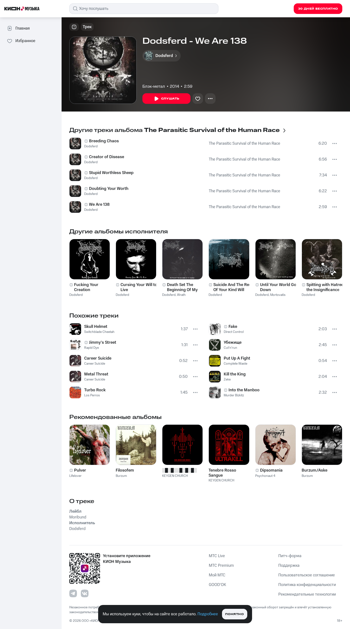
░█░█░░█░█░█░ (179, 470)
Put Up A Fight (237, 358)
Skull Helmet (95, 327)
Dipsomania (271, 470)
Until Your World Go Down (278, 287)
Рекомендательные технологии (307, 594)
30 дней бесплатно (318, 9)
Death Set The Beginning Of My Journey (182, 287)
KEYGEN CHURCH (175, 475)
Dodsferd (91, 146)
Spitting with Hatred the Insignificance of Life (325, 287)
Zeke (227, 379)
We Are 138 (99, 204)
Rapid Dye (91, 347)
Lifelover (75, 475)
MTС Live (217, 556)
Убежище (233, 342)
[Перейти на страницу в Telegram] (73, 593)
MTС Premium (221, 565)
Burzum (121, 475)
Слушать (170, 99)
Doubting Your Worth (108, 189)
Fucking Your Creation (86, 287)
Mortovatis (278, 295)
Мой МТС (217, 575)
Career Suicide (97, 358)
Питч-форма (289, 556)
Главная (22, 28)
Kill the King (235, 374)
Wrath (181, 295)
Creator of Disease (106, 157)
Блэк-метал (153, 86)
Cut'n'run (230, 347)
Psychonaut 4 (265, 475)
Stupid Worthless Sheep (111, 173)
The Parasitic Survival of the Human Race (244, 143)
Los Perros (92, 395)
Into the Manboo (244, 390)
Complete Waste (235, 363)
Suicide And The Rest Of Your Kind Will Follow (233, 287)
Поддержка (288, 565)
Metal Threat (96, 374)
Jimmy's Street (102, 342)
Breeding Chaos (104, 141)
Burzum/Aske (314, 470)
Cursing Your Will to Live (139, 287)
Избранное (25, 41)
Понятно (234, 614)
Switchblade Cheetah (99, 332)
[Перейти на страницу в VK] (85, 593)
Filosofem (125, 470)
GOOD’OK (217, 585)
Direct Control (234, 332)
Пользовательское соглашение (306, 575)
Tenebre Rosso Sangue (222, 473)
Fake (233, 327)
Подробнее (207, 614)
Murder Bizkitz (234, 395)
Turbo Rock (95, 390)
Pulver (80, 470)
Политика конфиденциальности (307, 585)
